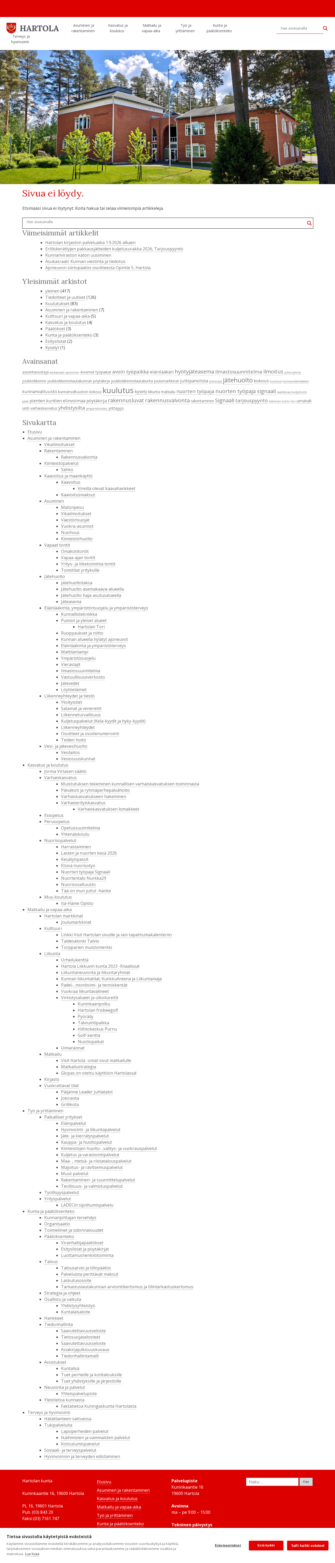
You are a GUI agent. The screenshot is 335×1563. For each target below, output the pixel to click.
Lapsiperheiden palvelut (84, 1431)
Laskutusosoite (76, 1280)
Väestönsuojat (75, 520)
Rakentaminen (58, 451)
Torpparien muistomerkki (86, 947)
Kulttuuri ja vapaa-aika (67, 316)
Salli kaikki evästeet (307, 1546)
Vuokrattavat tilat (61, 1085)
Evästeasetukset (228, 1545)
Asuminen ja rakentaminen (83, 28)
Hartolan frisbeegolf (98, 1010)
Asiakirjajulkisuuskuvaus (85, 1349)
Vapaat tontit (57, 545)
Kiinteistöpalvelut (61, 463)
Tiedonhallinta (58, 1324)
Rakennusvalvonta (79, 457)
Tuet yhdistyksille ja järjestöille (91, 1381)
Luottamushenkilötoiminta (87, 1255)
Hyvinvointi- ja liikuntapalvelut (90, 1129)
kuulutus (118, 390)
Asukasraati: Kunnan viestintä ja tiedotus (85, 261)
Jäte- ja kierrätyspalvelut (85, 1136)
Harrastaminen (76, 847)
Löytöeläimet (74, 689)
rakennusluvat (126, 400)
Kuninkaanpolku (94, 1004)
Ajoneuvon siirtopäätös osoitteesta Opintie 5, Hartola (97, 268)
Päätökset (55, 329)
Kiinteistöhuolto (77, 539)
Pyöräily (85, 1016)
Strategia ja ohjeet (62, 1293)
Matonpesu (72, 507)
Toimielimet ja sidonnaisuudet (73, 1230)
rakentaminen (202, 400)
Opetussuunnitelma (80, 828)
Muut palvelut (74, 1173)
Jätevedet (70, 683)
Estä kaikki (266, 1545)
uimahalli (304, 400)
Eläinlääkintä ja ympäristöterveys (93, 645)
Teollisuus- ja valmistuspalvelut (92, 1186)
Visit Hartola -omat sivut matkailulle (96, 1060)
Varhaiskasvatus (60, 777)
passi (25, 401)
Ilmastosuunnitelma (80, 671)
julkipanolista (194, 381)
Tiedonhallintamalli (80, 1356)
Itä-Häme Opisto (77, 903)
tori (293, 401)
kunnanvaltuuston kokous (80, 391)
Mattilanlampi (74, 652)
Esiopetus (54, 815)
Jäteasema (71, 601)
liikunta (154, 391)
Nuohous (70, 532)
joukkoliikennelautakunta (132, 380)
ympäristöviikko (97, 408)
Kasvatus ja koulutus (118, 28)
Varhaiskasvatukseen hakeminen (93, 796)
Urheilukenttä (74, 960)
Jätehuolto (54, 576)
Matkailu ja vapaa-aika (151, 28)
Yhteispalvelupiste (79, 1393)
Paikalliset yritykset (63, 1117)
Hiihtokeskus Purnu (97, 1029)
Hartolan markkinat (63, 916)
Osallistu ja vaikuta (62, 1299)
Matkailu (53, 1054)
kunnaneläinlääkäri (296, 381)
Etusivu (34, 432)
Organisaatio (57, 1224)
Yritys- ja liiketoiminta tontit (88, 564)
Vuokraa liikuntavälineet (85, 991)
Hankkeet (53, 1318)
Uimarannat (73, 1048)
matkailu (168, 391)
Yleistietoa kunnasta (64, 1400)
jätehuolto (238, 380)
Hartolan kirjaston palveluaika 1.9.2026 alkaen (90, 242)
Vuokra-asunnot (77, 526)
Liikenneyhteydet (78, 727)
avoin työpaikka (130, 371)
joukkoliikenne (34, 380)
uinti (25, 408)
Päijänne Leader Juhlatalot (87, 1092)
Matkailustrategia (78, 1067)
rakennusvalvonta (167, 400)
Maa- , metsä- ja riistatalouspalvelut (96, 1161)
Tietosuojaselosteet (80, 1337)
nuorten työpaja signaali (245, 391)
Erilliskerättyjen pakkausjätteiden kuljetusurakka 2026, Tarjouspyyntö (114, 249)
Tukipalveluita (58, 1425)
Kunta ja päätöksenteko (219, 28)
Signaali (224, 400)
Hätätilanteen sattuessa (67, 1419)
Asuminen (54, 501)
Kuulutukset (57, 303)
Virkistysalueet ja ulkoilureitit (89, 997)
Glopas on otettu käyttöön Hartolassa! (98, 1073)
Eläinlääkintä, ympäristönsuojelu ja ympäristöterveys (96, 608)
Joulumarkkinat (166, 380)
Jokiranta (70, 1098)
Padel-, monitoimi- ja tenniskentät (94, 985)
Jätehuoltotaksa (76, 583)
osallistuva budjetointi (292, 392)
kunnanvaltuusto (39, 391)
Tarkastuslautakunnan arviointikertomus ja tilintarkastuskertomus (127, 1287)
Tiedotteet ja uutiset (65, 297)
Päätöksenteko (59, 1236)
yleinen (52, 291)
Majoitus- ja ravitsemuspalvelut (92, 1167)
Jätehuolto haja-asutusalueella (91, 595)
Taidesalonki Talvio (80, 941)
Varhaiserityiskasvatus (83, 803)
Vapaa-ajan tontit (78, 557)
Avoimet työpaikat (95, 372)
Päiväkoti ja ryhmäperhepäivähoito (95, 790)
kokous (261, 381)
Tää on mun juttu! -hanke (86, 891)
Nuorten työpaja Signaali (85, 872)
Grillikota (70, 1104)
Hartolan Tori (91, 627)
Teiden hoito (73, 740)
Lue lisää (32, 1553)
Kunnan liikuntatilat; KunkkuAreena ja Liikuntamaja (111, 979)
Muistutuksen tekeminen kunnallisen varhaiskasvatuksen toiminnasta (130, 784)
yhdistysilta (71, 407)
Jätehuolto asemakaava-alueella (92, 589)
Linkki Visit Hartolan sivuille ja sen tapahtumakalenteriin (116, 935)
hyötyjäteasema (194, 371)
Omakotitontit (75, 551)
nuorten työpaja (195, 391)
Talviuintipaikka (93, 1023)
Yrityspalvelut (57, 1199)
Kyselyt (52, 347)
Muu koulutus (58, 897)
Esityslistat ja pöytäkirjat (85, 1249)
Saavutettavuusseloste (83, 1331)
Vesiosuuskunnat (78, 759)
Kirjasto (51, 1079)
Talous (51, 1261)
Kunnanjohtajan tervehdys (70, 1217)
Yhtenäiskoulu (75, 834)
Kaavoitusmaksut (78, 495)
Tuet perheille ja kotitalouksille (91, 1375)
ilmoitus (273, 371)
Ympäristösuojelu (78, 658)
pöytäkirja (96, 401)
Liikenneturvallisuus (81, 715)
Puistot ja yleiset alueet (84, 620)
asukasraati (57, 372)
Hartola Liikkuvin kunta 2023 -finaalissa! (100, 966)
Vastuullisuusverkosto (83, 677)
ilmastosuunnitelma (238, 371)
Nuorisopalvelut (60, 840)
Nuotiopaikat (91, 1041)
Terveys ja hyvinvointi (20, 39)
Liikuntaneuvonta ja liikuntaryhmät (95, 972)
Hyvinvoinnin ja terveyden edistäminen (82, 1456)
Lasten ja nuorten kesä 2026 (89, 853)
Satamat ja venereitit (81, 708)
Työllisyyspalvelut (61, 1192)
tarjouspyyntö (251, 400)
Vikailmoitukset (59, 444)
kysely (141, 391)
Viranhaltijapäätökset (82, 1243)
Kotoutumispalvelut (80, 1444)
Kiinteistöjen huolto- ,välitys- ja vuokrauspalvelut (109, 1148)
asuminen (72, 372)
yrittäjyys (116, 408)
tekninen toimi (279, 401)
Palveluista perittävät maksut (89, 1274)
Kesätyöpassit (74, 859)
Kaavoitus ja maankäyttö (68, 476)
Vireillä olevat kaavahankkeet (106, 488)
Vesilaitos (70, 752)
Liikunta (52, 953)
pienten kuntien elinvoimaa (57, 401)
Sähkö (67, 469)
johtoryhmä (292, 372)
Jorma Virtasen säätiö (65, 771)
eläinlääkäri (162, 372)
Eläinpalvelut (73, 1123)
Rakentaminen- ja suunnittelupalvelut (98, 1180)
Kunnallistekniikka (79, 614)
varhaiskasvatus (43, 408)
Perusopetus (57, 821)
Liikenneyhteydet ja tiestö (69, 696)
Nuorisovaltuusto (78, 884)
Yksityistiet (71, 702)
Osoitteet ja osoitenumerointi (90, 733)
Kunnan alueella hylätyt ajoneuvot (94, 639)
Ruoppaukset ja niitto (82, 633)
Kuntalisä (70, 1368)
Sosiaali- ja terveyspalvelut (70, 1450)
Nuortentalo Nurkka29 (83, 878)
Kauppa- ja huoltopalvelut (86, 1142)
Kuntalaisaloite (75, 1312)
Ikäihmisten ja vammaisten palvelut (95, 1437)
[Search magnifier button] (325, 28)
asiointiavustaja (35, 372)
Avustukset (55, 1362)
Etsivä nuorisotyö (78, 865)
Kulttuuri (53, 928)
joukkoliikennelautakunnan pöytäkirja (78, 380)
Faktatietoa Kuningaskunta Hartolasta (98, 1406)
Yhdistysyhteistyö (78, 1305)
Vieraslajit (70, 664)
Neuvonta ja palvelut (64, 1387)
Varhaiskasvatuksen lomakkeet (108, 809)
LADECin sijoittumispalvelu (87, 1205)
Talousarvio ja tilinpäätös (86, 1268)
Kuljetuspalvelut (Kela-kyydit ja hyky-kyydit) (103, 721)
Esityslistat (55, 341)
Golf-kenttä (89, 1035)
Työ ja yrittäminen (185, 28)
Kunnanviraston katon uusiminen (78, 255)
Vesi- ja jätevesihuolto (65, 746)
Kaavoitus (70, 482)
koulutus (276, 381)
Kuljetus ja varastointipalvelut (90, 1155)
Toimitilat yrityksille (80, 570)
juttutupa (215, 381)
